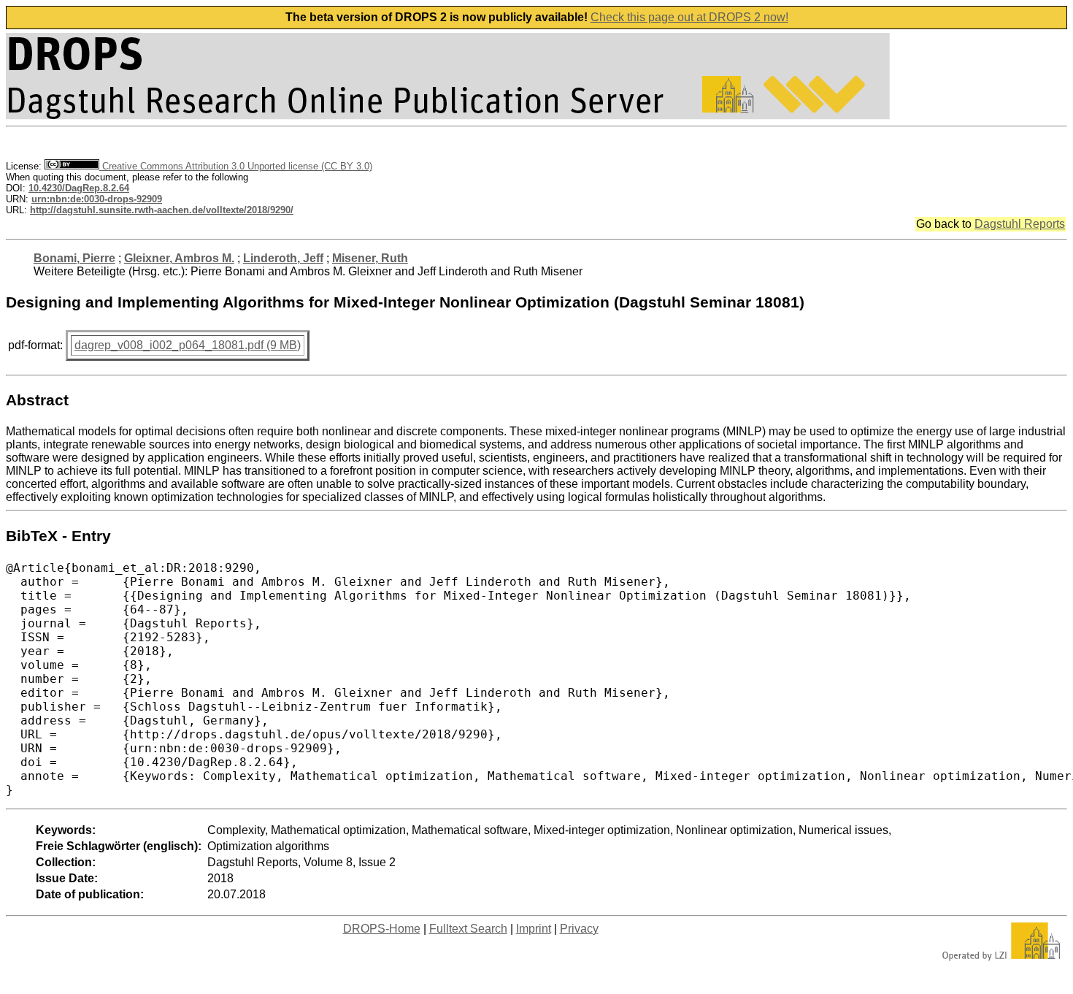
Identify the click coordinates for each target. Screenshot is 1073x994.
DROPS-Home (381, 928)
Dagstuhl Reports (1019, 224)
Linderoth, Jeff (283, 258)
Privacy (579, 928)
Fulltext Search (468, 928)
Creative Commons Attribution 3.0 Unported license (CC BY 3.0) (235, 166)
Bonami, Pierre (74, 258)
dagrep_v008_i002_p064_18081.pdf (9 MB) (187, 345)
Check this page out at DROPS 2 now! (689, 17)
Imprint (533, 928)
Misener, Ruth (370, 258)
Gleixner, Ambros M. (179, 258)
